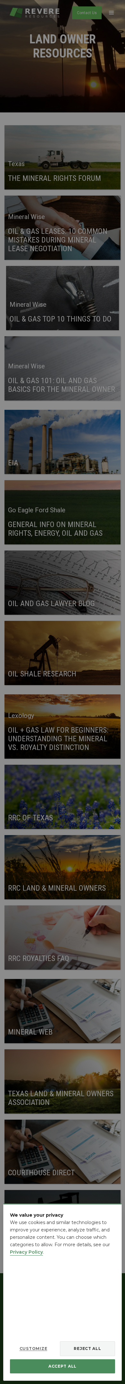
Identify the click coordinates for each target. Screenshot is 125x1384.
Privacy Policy (26, 1252)
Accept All (62, 1366)
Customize (33, 1348)
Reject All (87, 1348)
